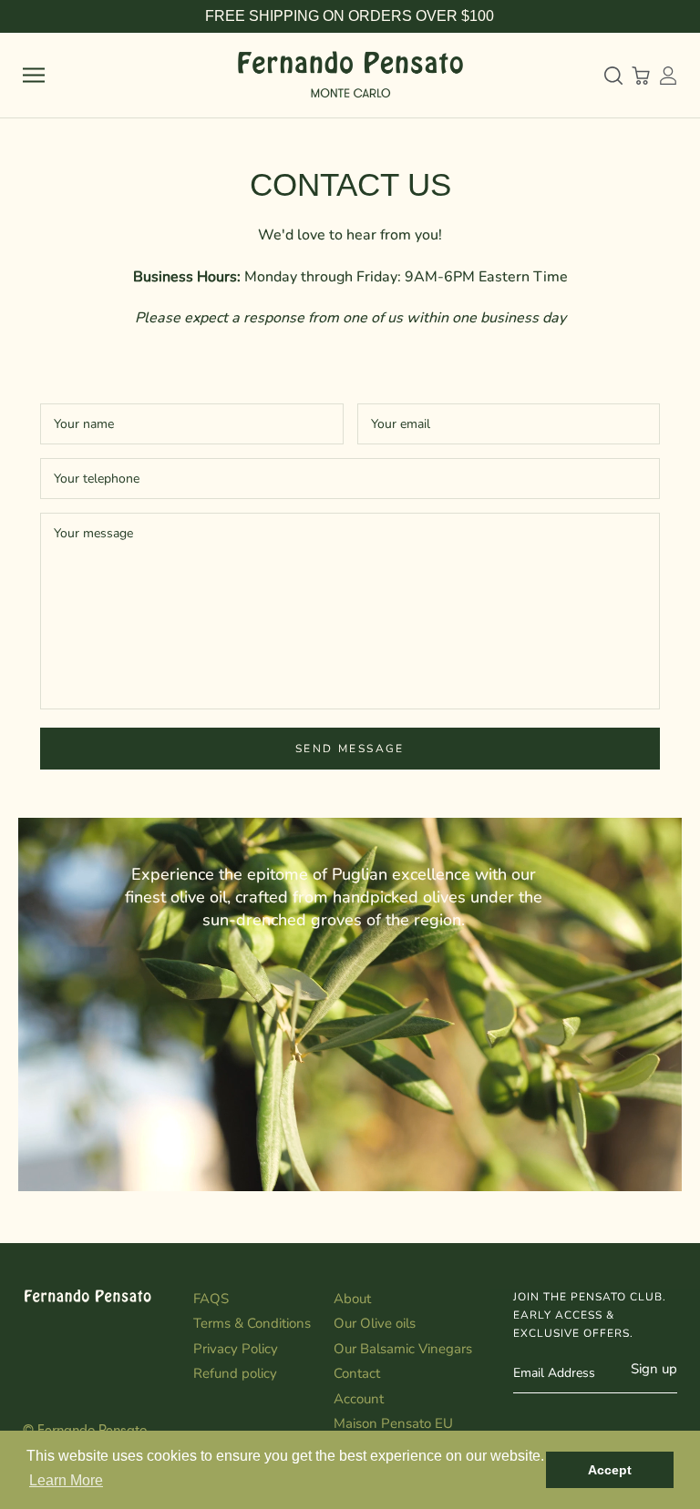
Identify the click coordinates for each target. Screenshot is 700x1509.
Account (359, 1399)
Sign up (654, 1369)
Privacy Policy (235, 1349)
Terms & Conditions (252, 1323)
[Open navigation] (34, 75)
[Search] (613, 75)
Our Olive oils (375, 1323)
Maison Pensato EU (393, 1423)
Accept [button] (610, 1470)
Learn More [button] (66, 1480)
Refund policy (235, 1373)
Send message (350, 748)
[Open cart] (641, 75)
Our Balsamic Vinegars (403, 1349)
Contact (357, 1373)
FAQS (211, 1299)
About (352, 1299)
